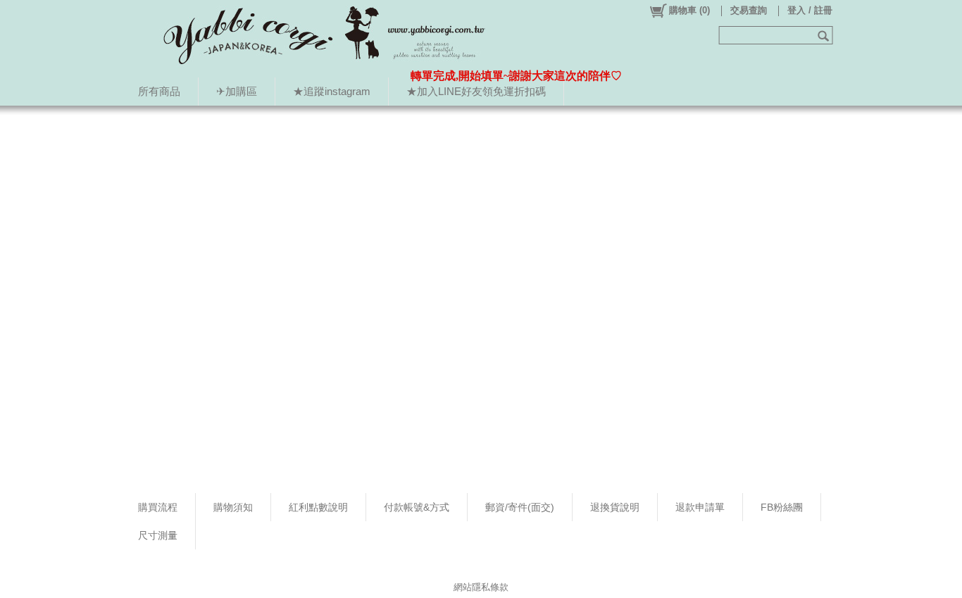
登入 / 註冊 (809, 10)
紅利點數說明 (318, 507)
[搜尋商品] (825, 35)
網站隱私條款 (481, 587)
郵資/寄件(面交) (519, 507)
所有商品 (159, 91)
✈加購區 (236, 91)
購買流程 (157, 507)
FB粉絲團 (782, 507)
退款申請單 (700, 507)
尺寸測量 (157, 535)
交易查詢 (748, 10)
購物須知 (233, 507)
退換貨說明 (614, 507)
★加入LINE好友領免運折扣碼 (476, 91)
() (689, 10)
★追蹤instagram (331, 91)
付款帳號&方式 (416, 507)
